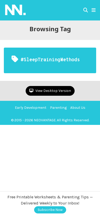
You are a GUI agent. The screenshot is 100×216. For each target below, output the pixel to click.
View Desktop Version (53, 91)
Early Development (30, 107)
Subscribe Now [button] (50, 210)
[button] (94, 10)
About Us (77, 107)
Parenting (58, 107)
